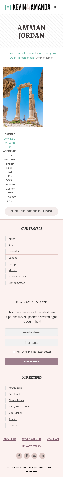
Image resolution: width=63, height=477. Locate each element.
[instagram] (42, 456)
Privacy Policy (31, 446)
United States (17, 282)
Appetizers (15, 387)
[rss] (34, 456)
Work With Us (31, 439)
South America (17, 276)
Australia (14, 251)
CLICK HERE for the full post (31, 211)
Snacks (13, 419)
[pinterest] (27, 456)
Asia (11, 245)
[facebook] (19, 456)
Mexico (13, 270)
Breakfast (14, 394)
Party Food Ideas (19, 406)
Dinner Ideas (16, 400)
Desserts (14, 425)
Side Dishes (16, 412)
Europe (13, 264)
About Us (10, 439)
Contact (53, 439)
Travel (32, 53)
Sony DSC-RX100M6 (10, 140)
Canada (13, 257)
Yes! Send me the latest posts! (33, 351)
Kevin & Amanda (16, 53)
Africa (12, 239)
